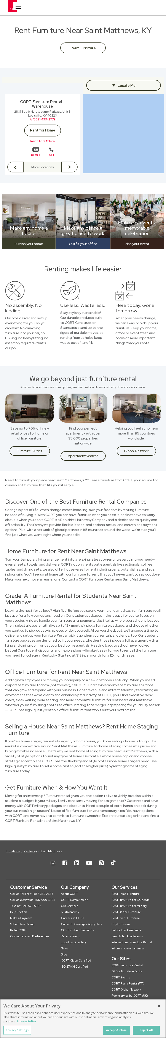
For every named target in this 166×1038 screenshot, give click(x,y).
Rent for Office (42, 141)
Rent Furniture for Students (130, 900)
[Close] (159, 1006)
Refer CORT (18, 930)
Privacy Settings (17, 1030)
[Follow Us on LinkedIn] (76, 866)
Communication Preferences (29, 936)
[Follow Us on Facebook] (64, 866)
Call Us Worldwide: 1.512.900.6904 (32, 900)
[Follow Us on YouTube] (89, 866)
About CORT (69, 894)
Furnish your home (29, 244)
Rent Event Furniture (126, 918)
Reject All (146, 1030)
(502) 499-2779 (44, 119)
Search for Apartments (127, 936)
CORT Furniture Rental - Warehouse (42, 104)
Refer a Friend (70, 936)
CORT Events (121, 977)
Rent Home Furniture (126, 894)
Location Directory (73, 942)
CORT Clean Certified (76, 960)
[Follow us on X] (113, 866)
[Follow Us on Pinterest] (101, 866)
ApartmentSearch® (83, 456)
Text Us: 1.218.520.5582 (25, 906)
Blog (64, 954)
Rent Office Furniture (126, 912)
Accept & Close (116, 1030)
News (64, 948)
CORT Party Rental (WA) (128, 983)
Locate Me (126, 85)
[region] (83, 1018)
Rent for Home (42, 130)
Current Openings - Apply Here (81, 924)
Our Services (69, 906)
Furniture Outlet (30, 451)
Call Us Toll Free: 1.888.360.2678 (31, 894)
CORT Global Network (126, 989)
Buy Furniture (121, 924)
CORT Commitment (74, 900)
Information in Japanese (128, 948)
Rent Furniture (83, 48)
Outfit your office (83, 244)
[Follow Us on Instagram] (53, 866)
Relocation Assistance (126, 930)
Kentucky (30, 851)
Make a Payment (21, 918)
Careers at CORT (73, 918)
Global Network (136, 451)
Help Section (18, 912)
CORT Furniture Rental (127, 965)
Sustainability (70, 912)
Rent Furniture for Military (129, 906)
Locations (13, 851)
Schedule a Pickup (22, 924)
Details (35, 155)
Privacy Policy (26, 1021)
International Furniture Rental (132, 942)
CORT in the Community (77, 930)
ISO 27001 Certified (74, 966)
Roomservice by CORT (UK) (130, 995)
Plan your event (137, 244)
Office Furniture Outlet (128, 971)
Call (51, 155)
